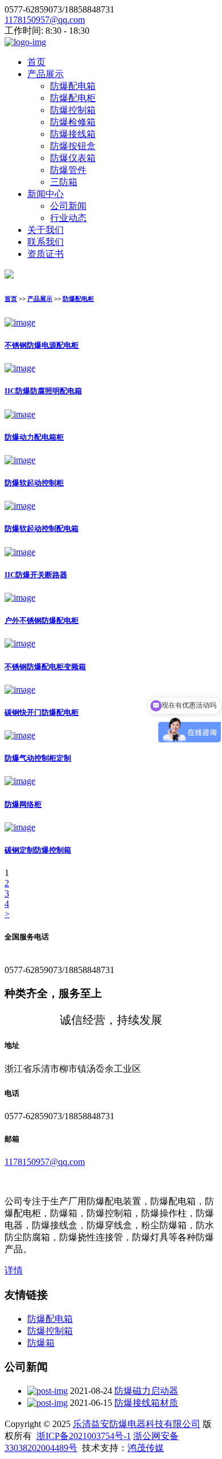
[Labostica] (25, 42)
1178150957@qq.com (45, 20)
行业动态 (68, 218)
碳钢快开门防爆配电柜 (42, 712)
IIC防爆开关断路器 (36, 574)
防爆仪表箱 (73, 158)
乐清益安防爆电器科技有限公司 (136, 1424)
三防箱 (63, 182)
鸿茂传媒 (146, 1448)
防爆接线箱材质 (146, 1403)
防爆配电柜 (73, 98)
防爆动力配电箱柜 (34, 437)
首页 (36, 62)
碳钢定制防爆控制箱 (38, 850)
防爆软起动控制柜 (34, 483)
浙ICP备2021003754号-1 (83, 1436)
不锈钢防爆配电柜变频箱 (45, 666)
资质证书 (45, 254)
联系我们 (45, 242)
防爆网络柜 (23, 804)
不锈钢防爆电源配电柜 (42, 345)
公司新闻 (68, 206)
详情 (14, 1270)
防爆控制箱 (73, 110)
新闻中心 (45, 194)
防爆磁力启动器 (146, 1391)
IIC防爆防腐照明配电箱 (43, 391)
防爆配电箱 (73, 86)
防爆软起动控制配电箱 (42, 528)
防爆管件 (68, 170)
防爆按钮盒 (73, 146)
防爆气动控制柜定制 (38, 758)
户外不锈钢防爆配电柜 (42, 620)
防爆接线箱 (73, 134)
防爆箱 (41, 1343)
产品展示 (45, 74)
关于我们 (45, 230)
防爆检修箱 (73, 122)
